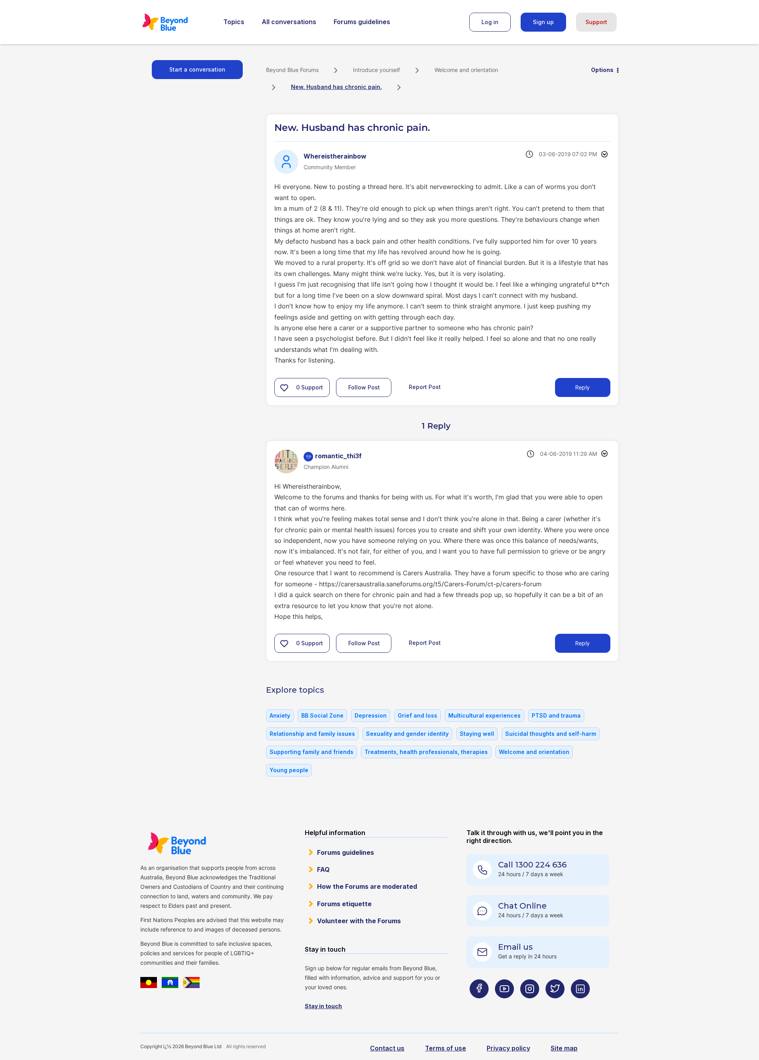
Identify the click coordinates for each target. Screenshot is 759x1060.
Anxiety (280, 715)
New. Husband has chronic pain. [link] (336, 86)
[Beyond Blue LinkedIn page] (580, 1004)
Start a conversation (197, 69)
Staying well (477, 733)
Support (596, 22)
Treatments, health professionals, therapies (426, 751)
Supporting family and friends (311, 751)
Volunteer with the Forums (359, 921)
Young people (289, 770)
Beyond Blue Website (176, 843)
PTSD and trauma (556, 715)
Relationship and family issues (312, 733)
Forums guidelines (362, 22)
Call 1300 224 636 (532, 864)
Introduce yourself (376, 69)
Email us (515, 947)
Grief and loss (417, 715)
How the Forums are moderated (367, 886)
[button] (284, 387)
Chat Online (522, 906)
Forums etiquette (344, 904)
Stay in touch (323, 1006)
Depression (371, 715)
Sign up (543, 22)
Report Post (425, 386)
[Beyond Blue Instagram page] (529, 1004)
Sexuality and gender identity (407, 733)
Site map (564, 1048)
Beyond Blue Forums (175, 22)
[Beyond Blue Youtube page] (504, 1004)
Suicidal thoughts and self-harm (550, 733)
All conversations (289, 22)
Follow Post (364, 387)
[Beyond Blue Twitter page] (555, 1004)
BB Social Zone (322, 715)
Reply (582, 387)
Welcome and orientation (466, 69)
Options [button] (602, 69)
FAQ (323, 869)
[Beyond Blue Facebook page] (479, 1004)
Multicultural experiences (484, 715)
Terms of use (445, 1048)
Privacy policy (508, 1048)
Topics (233, 22)
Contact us (387, 1048)
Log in (489, 22)
